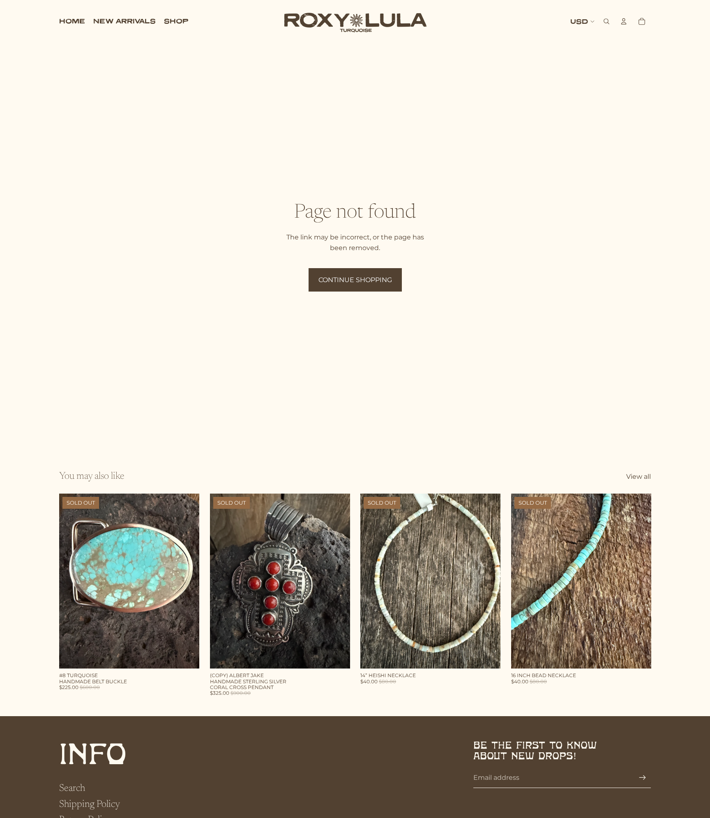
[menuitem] (72, 21)
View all (638, 476)
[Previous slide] (222, 581)
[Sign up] (642, 778)
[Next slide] (337, 581)
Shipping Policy (89, 804)
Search (72, 788)
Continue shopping (355, 280)
